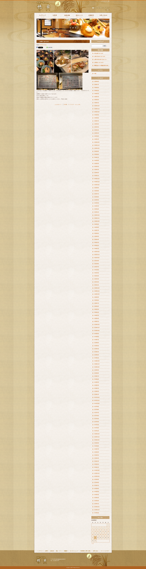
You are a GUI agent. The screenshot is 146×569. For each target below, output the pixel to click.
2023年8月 (96, 190)
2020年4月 (96, 312)
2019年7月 (96, 339)
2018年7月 (96, 376)
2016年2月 (96, 464)
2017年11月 (96, 400)
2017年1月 (96, 430)
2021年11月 (96, 254)
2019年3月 (96, 351)
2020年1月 (96, 321)
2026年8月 (96, 81)
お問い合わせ (103, 16)
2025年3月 (96, 133)
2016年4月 (96, 458)
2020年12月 (96, 288)
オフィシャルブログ (105, 550)
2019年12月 (96, 324)
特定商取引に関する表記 (85, 550)
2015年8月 (96, 482)
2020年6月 (96, 306)
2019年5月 (96, 345)
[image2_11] (79, 71)
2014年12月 (96, 506)
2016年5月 (96, 455)
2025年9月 (96, 114)
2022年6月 (96, 233)
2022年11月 (96, 218)
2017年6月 (96, 415)
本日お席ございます (98, 53)
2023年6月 (96, 196)
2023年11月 (96, 181)
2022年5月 (96, 236)
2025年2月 (96, 136)
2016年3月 (96, 461)
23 (92, 537)
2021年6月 (96, 269)
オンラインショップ (74, 550)
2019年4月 (96, 348)
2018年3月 (96, 388)
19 (100, 534)
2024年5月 (96, 163)
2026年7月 (96, 84)
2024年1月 (96, 175)
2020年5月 (96, 309)
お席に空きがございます (99, 56)
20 (103, 534)
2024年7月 (96, 157)
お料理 (55, 16)
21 (105, 534)
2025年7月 (96, 121)
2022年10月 (96, 221)
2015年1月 (96, 503)
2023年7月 (96, 193)
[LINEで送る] (49, 47)
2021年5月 (96, 272)
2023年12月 (96, 178)
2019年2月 (96, 354)
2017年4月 (96, 421)
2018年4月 (96, 385)
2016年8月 (96, 446)
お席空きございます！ (99, 62)
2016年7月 (96, 449)
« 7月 (92, 543)
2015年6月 (96, 488)
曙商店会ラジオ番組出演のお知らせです (101, 65)
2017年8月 (96, 409)
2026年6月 (96, 87)
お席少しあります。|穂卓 (105, 1)
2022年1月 (96, 248)
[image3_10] (47, 88)
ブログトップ (100, 41)
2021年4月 (96, 275)
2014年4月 (96, 512)
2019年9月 (96, 333)
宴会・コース (79, 16)
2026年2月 (96, 99)
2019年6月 (96, 342)
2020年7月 (96, 303)
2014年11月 (96, 509)
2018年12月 (96, 361)
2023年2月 (96, 209)
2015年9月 (96, 479)
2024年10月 (96, 148)
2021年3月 (96, 278)
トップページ (42, 16)
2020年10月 (96, 294)
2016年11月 (96, 436)
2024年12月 (96, 142)
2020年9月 (96, 297)
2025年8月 (96, 117)
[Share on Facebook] (37, 47)
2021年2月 (96, 282)
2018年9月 (96, 370)
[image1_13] (62, 71)
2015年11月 (96, 473)
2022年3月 (96, 242)
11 (97, 531)
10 (95, 531)
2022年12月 (96, 215)
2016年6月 (96, 452)
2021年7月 (96, 266)
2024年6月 (96, 160)
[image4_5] (71, 88)
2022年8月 (96, 227)
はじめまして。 (58, 104)
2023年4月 (96, 203)
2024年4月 (96, 166)
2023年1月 (96, 212)
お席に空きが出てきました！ (100, 59)
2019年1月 (96, 357)
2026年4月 (96, 93)
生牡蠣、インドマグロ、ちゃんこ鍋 (72, 104)
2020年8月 (96, 300)
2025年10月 (96, 111)
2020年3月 (96, 315)
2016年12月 (96, 433)
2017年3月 (96, 424)
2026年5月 (96, 90)
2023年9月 (96, 187)
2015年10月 (96, 476)
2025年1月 (96, 139)
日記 (95, 73)
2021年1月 (96, 285)
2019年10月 (96, 330)
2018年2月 (96, 391)
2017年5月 (96, 418)
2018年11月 (96, 364)
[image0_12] (45, 71)
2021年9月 (96, 260)
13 (103, 531)
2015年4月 (96, 494)
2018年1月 (96, 394)
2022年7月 (96, 230)
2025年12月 (96, 105)
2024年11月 (96, 145)
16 (92, 534)
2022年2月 (96, 245)
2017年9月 (96, 406)
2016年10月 (96, 439)
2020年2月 (96, 318)
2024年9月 (96, 151)
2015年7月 (96, 485)
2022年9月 (96, 224)
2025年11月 (96, 108)
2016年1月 (96, 467)
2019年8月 (96, 336)
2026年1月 (96, 102)
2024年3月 (96, 169)
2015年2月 (96, 500)
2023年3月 (96, 206)
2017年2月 (96, 427)
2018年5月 (96, 382)
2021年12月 (96, 251)
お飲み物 (67, 16)
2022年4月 (96, 239)
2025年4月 (96, 130)
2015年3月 (96, 497)
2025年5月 (96, 127)
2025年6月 (96, 124)
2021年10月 (96, 257)
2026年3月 (96, 96)
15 (108, 531)
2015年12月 (96, 470)
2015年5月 (96, 491)
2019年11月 (96, 327)
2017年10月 (96, 403)
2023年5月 (96, 200)
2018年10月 (96, 367)
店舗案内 (91, 16)
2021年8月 (96, 263)
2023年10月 (96, 184)
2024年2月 (96, 172)
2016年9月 (96, 443)
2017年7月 (96, 412)
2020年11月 (96, 291)
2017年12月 (96, 397)
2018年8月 (96, 373)
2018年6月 (96, 379)
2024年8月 (96, 154)
